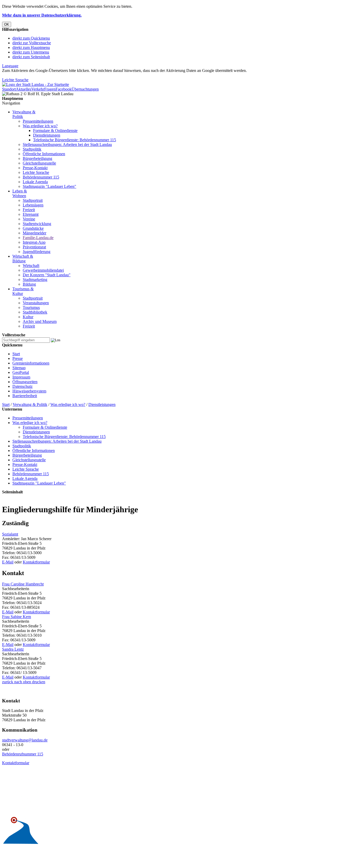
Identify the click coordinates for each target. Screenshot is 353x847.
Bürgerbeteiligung (37, 158)
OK (6, 24)
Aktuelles (23, 89)
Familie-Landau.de (38, 237)
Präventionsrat (34, 247)
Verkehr (37, 89)
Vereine (29, 219)
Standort (9, 89)
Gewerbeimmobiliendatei (43, 270)
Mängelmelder (34, 233)
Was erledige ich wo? (40, 126)
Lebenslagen (33, 205)
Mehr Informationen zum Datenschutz (33, 75)
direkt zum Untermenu (30, 52)
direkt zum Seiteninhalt (31, 57)
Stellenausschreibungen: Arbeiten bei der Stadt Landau (67, 144)
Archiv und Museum (40, 321)
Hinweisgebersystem (29, 391)
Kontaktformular (36, 562)
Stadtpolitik (32, 149)
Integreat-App (34, 242)
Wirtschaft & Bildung (22, 258)
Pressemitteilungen (38, 121)
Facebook (64, 89)
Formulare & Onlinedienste (55, 130)
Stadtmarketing (35, 279)
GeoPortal (20, 372)
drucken (38, 682)
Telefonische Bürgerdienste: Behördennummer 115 (74, 140)
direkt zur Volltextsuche (31, 43)
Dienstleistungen (46, 135)
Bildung (29, 284)
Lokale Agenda (35, 182)
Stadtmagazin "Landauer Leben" (49, 186)
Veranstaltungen (36, 303)
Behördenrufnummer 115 (22, 754)
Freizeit (29, 209)
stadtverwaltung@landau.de (25, 740)
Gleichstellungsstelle (39, 163)
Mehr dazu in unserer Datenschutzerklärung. (42, 15)
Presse (17, 358)
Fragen (50, 89)
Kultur (28, 317)
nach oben (22, 682)
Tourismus (31, 307)
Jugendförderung (36, 251)
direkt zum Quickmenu (31, 38)
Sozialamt (10, 534)
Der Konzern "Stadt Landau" (47, 275)
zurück (7, 682)
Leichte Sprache (15, 80)
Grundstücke (33, 228)
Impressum (21, 377)
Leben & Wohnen (19, 193)
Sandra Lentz (13, 649)
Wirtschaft (31, 265)
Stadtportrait (33, 200)
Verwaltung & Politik (30, 404)
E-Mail (7, 562)
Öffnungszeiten (24, 382)
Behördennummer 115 (41, 177)
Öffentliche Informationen (44, 154)
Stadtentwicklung (37, 223)
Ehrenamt (31, 214)
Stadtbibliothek (35, 312)
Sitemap (19, 368)
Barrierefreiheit (24, 395)
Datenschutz (22, 386)
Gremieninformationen (30, 363)
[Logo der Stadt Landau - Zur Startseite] (35, 84)
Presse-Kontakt (35, 168)
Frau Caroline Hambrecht (23, 584)
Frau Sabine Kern (16, 616)
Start (16, 354)
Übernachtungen (85, 89)
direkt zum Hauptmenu (31, 47)
